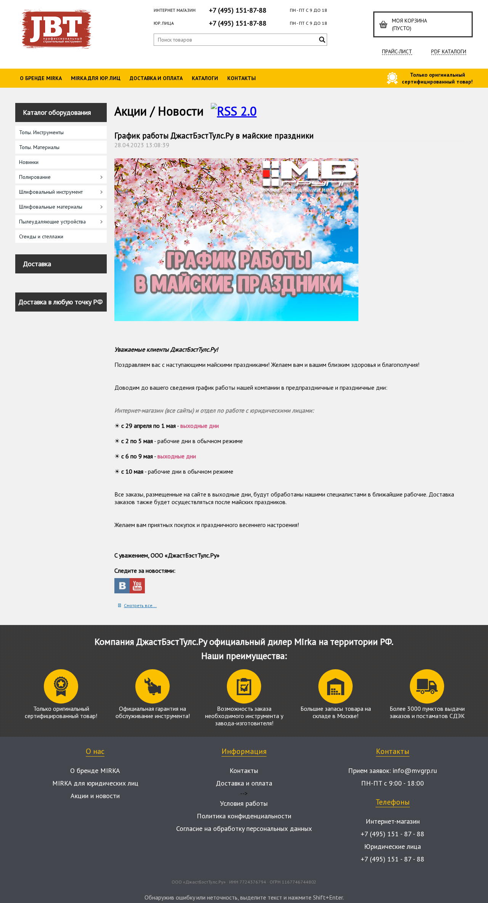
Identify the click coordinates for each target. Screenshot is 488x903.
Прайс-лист (397, 51)
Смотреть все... (140, 605)
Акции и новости (95, 795)
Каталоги (205, 78)
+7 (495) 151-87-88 (237, 10)
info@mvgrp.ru (415, 770)
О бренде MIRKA (41, 78)
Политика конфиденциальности (244, 815)
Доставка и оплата (156, 78)
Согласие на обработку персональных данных (244, 828)
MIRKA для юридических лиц (95, 783)
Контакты (241, 78)
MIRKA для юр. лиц (95, 78)
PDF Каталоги (448, 51)
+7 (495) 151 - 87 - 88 (392, 833)
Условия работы (244, 803)
